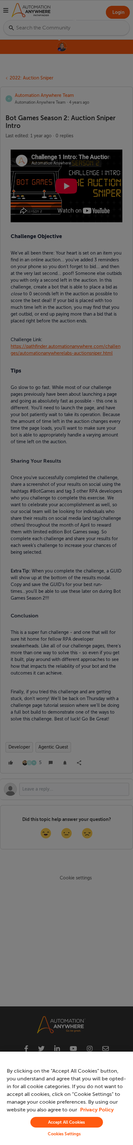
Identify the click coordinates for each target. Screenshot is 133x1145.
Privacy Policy (97, 1110)
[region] (66, 1098)
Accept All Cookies (66, 1122)
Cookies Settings (64, 1133)
